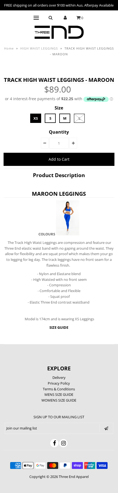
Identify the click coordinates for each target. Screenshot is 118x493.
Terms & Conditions (59, 389)
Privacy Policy (59, 383)
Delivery (59, 377)
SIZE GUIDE (58, 327)
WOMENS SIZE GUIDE (58, 400)
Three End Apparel (74, 476)
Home (9, 48)
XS (35, 118)
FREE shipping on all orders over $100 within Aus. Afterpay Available (59, 5)
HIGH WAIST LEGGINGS (39, 48)
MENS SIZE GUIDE (58, 394)
